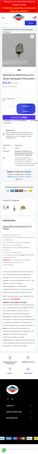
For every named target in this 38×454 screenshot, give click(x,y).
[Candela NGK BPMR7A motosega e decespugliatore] (22, 208)
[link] (32, 441)
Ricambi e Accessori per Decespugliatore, (23, 152)
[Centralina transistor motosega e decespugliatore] (6, 208)
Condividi (7, 123)
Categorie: (6, 151)
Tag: (4, 158)
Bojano (5, 328)
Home (3, 27)
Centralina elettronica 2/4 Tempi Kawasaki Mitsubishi (19, 76)
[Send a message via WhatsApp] (4, 450)
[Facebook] (8, 399)
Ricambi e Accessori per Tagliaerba (24, 154)
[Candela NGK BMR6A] (14, 208)
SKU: (4, 148)
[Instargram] (12, 399)
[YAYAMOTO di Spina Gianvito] (18, 18)
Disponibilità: (7, 145)
